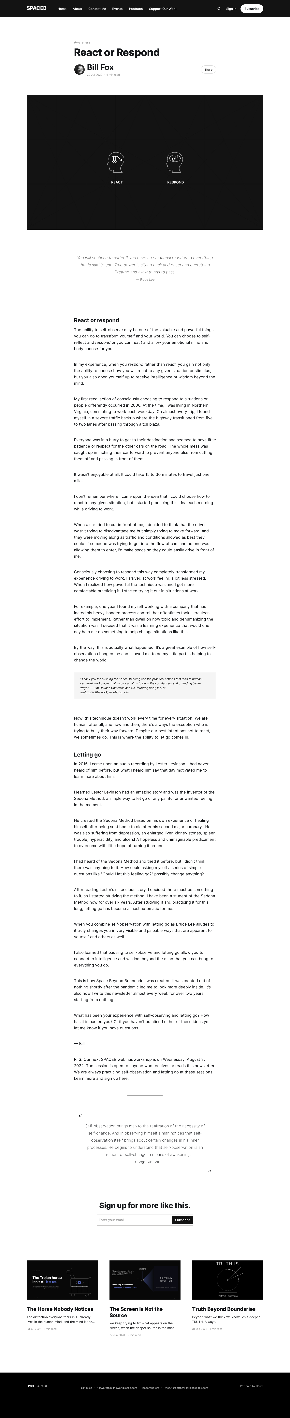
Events (117, 9)
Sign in (231, 9)
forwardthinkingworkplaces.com (117, 1387)
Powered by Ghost (251, 1386)
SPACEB (37, 8)
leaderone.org (150, 1387)
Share (208, 69)
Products (136, 9)
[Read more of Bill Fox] (79, 69)
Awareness (82, 42)
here (123, 1078)
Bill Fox (100, 67)
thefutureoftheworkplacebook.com (186, 1387)
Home (62, 9)
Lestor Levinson (106, 792)
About (77, 9)
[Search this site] (219, 9)
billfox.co (86, 1387)
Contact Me (97, 9)
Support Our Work (163, 9)
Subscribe (251, 9)
